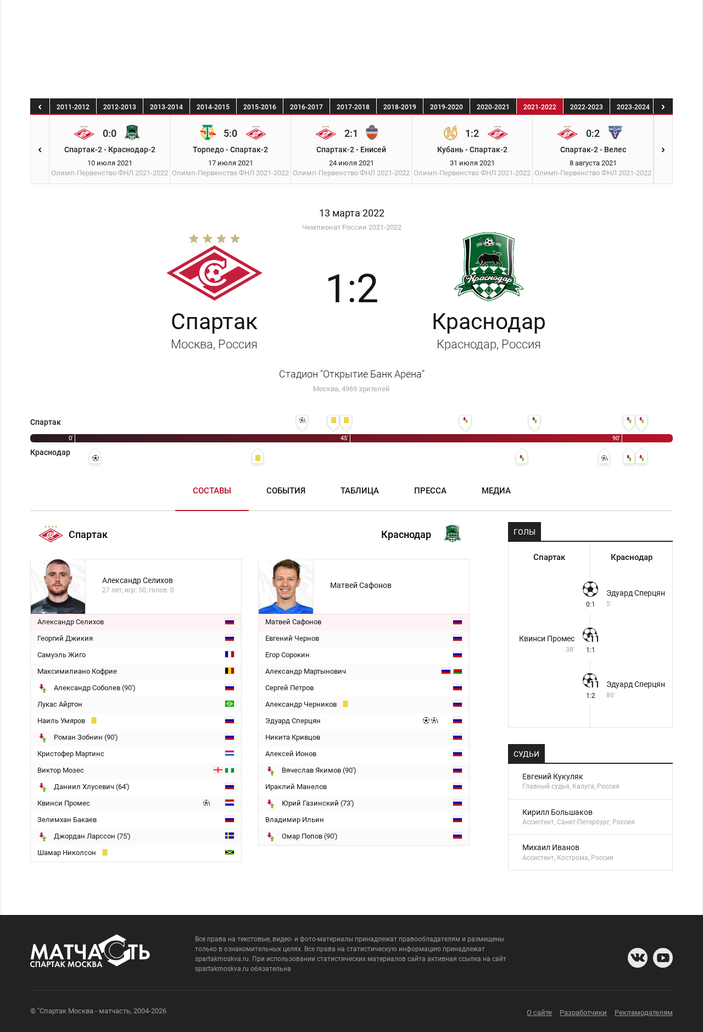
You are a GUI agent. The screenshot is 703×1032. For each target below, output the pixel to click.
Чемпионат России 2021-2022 (351, 227)
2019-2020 (446, 107)
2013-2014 (166, 107)
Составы (212, 491)
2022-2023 (586, 107)
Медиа (496, 491)
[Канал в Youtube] (663, 958)
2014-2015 (213, 107)
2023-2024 (633, 107)
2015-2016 (259, 107)
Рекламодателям (644, 1012)
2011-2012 (73, 107)
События (285, 491)
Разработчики (583, 1012)
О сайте (539, 1012)
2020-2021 (493, 107)
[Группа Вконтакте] (638, 958)
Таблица (360, 491)
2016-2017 (306, 107)
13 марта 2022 (351, 213)
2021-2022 (539, 107)
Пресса (430, 491)
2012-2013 (119, 107)
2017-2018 (353, 107)
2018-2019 (399, 107)
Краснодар (489, 329)
